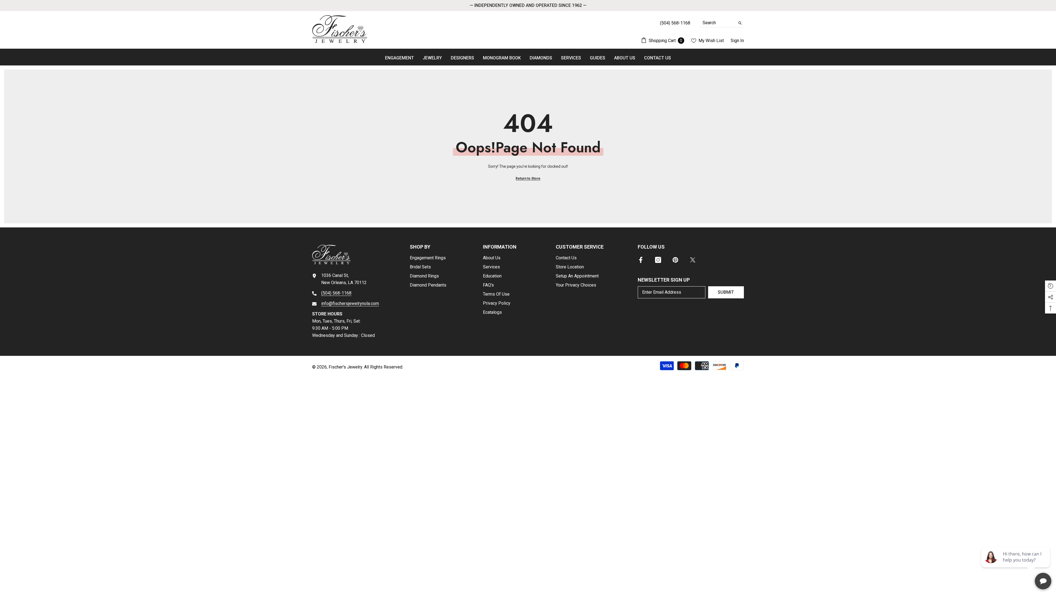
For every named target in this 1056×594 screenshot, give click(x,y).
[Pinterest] (675, 259)
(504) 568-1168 (336, 293)
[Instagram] (658, 259)
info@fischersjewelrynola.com (350, 303)
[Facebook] (640, 259)
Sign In (737, 40)
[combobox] (717, 22)
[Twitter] (692, 259)
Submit (726, 292)
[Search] (722, 23)
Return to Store (528, 178)
